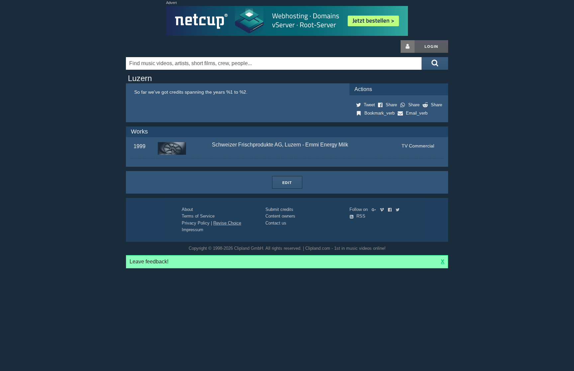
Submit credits (279, 209)
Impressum (192, 229)
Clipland (161, 46)
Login (431, 46)
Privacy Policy (196, 223)
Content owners (280, 216)
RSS (360, 216)
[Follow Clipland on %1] (375, 209)
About (187, 209)
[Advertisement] (501, 139)
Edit (287, 183)
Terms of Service (198, 216)
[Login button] (408, 46)
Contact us (275, 223)
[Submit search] (435, 63)
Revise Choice (227, 223)
